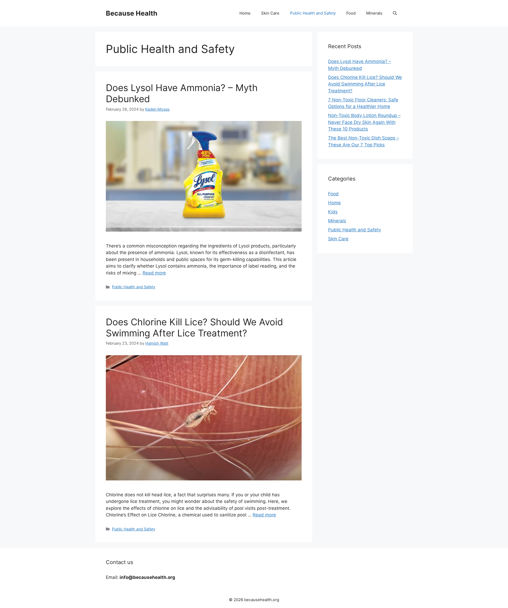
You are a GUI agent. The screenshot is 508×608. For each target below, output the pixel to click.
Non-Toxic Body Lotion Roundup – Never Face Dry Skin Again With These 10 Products (364, 122)
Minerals (374, 13)
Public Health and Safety (313, 13)
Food (351, 13)
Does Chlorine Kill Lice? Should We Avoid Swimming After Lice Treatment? (194, 327)
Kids (333, 211)
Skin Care (270, 13)
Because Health (131, 13)
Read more (154, 273)
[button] (395, 13)
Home (245, 13)
